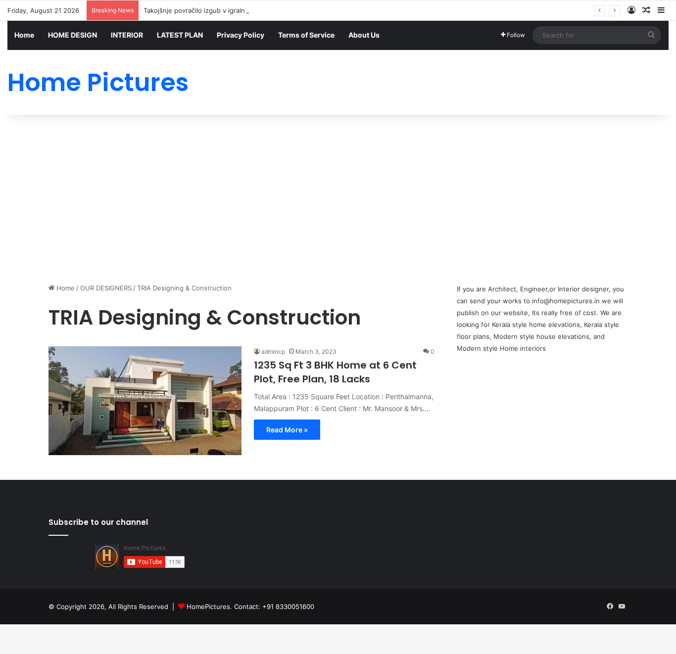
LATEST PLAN (180, 35)
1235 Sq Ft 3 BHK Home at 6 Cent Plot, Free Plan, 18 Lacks (335, 372)
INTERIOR (127, 35)
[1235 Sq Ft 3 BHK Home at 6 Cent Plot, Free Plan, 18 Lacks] (144, 400)
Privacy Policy (240, 35)
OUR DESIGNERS (106, 288)
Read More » (287, 429)
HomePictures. (210, 606)
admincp (273, 351)
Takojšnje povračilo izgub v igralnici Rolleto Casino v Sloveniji (237, 10)
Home (24, 35)
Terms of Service (306, 35)
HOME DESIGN (72, 35)
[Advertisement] (338, 199)
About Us (364, 35)
